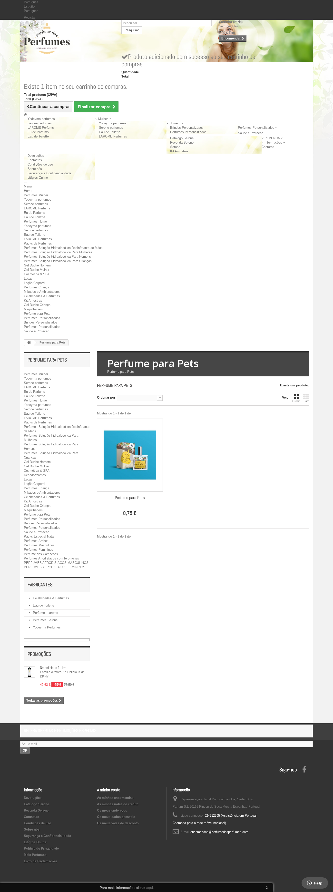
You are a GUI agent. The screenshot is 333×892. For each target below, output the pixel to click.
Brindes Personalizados (187, 127)
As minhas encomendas (115, 798)
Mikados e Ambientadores (42, 292)
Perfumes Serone (45, 620)
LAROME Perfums (41, 127)
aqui (149, 888)
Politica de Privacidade (41, 848)
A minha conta (108, 790)
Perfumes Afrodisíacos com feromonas (51, 558)
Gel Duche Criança (37, 305)
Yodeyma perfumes (41, 119)
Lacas (28, 278)
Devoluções (36, 155)
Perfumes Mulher (36, 195)
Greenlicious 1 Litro (53, 667)
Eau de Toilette (38, 136)
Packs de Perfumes (38, 243)
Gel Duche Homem (37, 265)
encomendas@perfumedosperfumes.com (219, 832)
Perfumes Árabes (36, 541)
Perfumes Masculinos (39, 545)
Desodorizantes (35, 475)
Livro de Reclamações (40, 861)
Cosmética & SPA (36, 274)
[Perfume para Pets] (129, 455)
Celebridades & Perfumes (42, 296)
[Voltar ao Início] (29, 343)
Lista (306, 401)
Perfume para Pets (37, 313)
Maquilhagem (33, 309)
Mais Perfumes (35, 855)
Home (28, 191)
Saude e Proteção (36, 331)
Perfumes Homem (36, 221)
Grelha (296, 401)
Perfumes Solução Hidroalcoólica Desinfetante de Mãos (63, 248)
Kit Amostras (179, 151)
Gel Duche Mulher (36, 270)
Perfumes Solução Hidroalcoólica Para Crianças (58, 261)
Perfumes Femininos (38, 549)
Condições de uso (40, 164)
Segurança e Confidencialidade (49, 173)
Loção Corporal (34, 283)
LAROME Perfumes (113, 136)
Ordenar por (106, 397)
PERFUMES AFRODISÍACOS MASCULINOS (56, 563)
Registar (30, 17)
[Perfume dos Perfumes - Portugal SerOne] (69, 38)
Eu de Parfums (38, 132)
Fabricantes (40, 584)
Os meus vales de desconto (118, 823)
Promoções (39, 654)
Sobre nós (35, 169)
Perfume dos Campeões (41, 554)
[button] (103, 119)
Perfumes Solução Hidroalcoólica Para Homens (57, 256)
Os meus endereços (112, 810)
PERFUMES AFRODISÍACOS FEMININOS (54, 567)
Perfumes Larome (45, 613)
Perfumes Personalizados (188, 132)
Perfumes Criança (36, 287)
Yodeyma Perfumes (46, 627)
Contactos (35, 160)
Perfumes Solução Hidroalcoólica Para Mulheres (58, 252)
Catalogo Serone (182, 138)
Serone (175, 147)
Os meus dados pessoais (116, 817)
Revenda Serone (182, 142)
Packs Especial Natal (39, 536)
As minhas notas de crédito (117, 804)
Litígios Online (38, 177)
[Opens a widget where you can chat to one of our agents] (314, 883)
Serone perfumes (40, 123)
